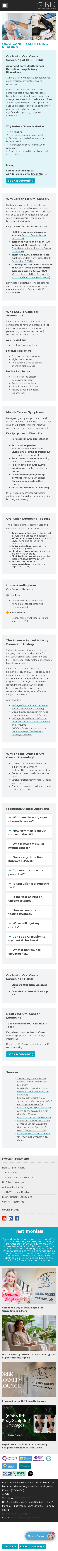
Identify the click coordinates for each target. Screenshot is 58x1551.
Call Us (24, 1546)
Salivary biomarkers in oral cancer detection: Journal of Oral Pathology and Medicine (31, 721)
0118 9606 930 (22, 1498)
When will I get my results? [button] (24, 925)
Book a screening (21, 180)
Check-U (36, 174)
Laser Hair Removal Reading (17, 1197)
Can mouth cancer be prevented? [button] (25, 872)
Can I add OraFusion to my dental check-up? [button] (26, 938)
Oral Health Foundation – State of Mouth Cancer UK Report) (31, 248)
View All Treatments (13, 1202)
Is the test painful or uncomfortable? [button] (25, 898)
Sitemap (23, 1513)
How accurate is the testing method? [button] (24, 912)
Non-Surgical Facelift (13, 1167)
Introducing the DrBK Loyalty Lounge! (24, 1401)
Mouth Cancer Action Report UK (34, 1117)
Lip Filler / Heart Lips (13, 1182)
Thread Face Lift (11, 1172)
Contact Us (10, 1546)
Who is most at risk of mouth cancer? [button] (26, 845)
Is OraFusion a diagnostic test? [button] (28, 885)
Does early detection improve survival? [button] (25, 859)
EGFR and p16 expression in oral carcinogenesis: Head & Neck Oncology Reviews (29, 731)
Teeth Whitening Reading (16, 1192)
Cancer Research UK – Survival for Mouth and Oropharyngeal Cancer (33, 1136)
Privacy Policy (9, 1513)
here (18, 292)
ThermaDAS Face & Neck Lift (17, 1177)
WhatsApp (38, 1546)
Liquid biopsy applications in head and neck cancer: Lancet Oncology (33, 1091)
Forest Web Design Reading (25, 1517)
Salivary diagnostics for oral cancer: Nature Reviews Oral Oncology (32, 1081)
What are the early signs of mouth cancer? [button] (27, 819)
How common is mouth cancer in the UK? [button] (27, 832)
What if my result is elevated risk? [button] (24, 951)
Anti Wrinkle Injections (14, 1187)
